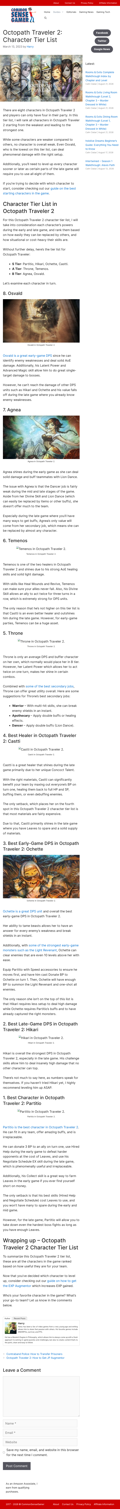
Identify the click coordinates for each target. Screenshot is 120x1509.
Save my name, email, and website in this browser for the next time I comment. (42, 1452)
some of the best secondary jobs (50, 686)
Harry (21, 1323)
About (56, 3)
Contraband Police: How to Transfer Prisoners (34, 1354)
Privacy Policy (87, 3)
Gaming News (86, 12)
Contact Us (70, 3)
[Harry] (11, 1333)
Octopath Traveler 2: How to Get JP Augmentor (35, 1357)
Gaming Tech (103, 12)
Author (7, 1318)
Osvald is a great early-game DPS (27, 355)
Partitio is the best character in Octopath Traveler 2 (40, 1127)
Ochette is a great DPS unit (22, 911)
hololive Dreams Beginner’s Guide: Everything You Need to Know (102, 144)
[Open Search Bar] (45, 18)
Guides (56, 12)
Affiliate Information (108, 3)
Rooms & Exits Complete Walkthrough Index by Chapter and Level (99, 76)
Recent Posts (19, 1318)
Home (47, 12)
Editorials (71, 12)
